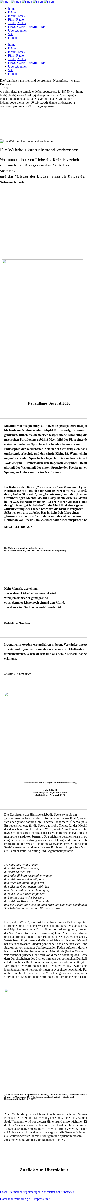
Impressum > (42, 1199)
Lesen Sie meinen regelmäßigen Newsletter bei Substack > (37, 1192)
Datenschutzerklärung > (17, 1199)
